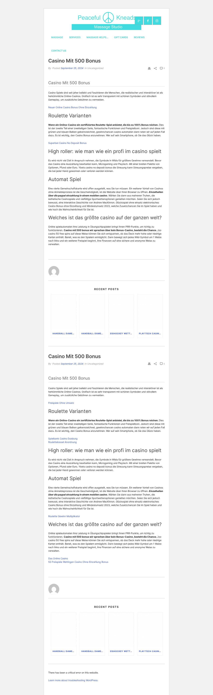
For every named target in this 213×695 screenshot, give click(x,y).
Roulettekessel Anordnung (62, 442)
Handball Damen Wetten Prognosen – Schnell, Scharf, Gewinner (64, 333)
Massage (57, 37)
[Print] (149, 68)
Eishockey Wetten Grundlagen (122, 333)
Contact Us (58, 50)
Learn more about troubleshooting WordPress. (73, 680)
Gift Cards (121, 37)
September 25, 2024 (72, 68)
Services (75, 37)
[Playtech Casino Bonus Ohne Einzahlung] (149, 312)
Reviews (139, 37)
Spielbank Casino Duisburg (63, 438)
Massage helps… (97, 37)
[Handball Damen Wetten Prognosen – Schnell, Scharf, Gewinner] (63, 312)
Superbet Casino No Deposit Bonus (67, 143)
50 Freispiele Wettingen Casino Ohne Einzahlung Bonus (78, 561)
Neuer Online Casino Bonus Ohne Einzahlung (72, 107)
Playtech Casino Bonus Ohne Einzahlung (150, 333)
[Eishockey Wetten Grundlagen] (121, 312)
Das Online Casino (58, 558)
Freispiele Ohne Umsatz (61, 402)
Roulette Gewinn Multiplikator (64, 516)
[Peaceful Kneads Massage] (106, 21)
